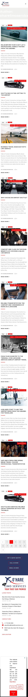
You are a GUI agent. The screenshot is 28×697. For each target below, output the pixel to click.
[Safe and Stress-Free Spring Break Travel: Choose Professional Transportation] (14, 449)
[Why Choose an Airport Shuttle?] (14, 186)
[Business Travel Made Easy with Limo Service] (14, 133)
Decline (13, 687)
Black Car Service (16, 230)
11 (24, 546)
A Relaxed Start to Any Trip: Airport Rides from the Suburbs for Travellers (13, 411)
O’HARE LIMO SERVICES (20, 125)
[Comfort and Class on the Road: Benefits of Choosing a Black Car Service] (14, 237)
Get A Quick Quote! (14, 557)
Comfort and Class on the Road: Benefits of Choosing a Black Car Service (14, 251)
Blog (9, 28)
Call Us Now (14, 562)
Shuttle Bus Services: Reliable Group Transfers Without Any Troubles (13, 508)
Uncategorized (22, 443)
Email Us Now (14, 568)
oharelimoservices (7, 69)
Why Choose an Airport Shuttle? (14, 197)
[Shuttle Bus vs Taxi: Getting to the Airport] (14, 84)
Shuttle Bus (23, 80)
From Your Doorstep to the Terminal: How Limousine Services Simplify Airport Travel (14, 358)
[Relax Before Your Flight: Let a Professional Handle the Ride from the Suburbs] (14, 34)
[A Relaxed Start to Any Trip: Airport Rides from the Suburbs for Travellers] (14, 397)
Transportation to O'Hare (19, 28)
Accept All (13, 693)
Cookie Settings (20, 687)
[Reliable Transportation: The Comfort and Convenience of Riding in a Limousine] (14, 291)
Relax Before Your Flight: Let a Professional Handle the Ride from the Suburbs (13, 46)
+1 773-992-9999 (8, 623)
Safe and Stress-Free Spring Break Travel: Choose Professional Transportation (13, 462)
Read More (13, 682)
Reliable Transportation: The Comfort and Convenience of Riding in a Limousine (12, 304)
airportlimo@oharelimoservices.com (13, 625)
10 (20, 546)
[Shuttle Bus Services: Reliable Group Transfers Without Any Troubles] (14, 498)
